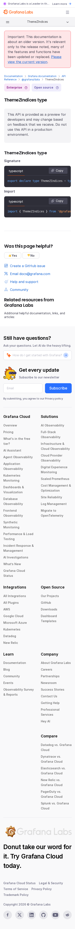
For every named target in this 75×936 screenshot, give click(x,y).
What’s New (12, 564)
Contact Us (49, 696)
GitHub (46, 602)
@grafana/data (31, 79)
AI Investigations (15, 557)
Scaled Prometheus (55, 479)
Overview (10, 425)
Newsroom (48, 683)
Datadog (9, 636)
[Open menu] (67, 12)
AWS (6, 609)
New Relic (10, 642)
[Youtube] (55, 915)
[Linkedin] (31, 915)
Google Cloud (13, 616)
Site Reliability (51, 497)
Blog (6, 669)
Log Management (54, 504)
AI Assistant (12, 450)
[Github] (43, 915)
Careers (46, 669)
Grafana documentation (42, 76)
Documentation (13, 76)
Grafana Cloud (42, 856)
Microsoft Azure (15, 622)
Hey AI (45, 721)
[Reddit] (67, 915)
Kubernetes (11, 629)
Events (8, 683)
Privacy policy (54, 398)
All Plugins (11, 602)
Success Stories (52, 689)
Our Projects (50, 596)
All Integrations (14, 596)
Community (11, 676)
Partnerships (50, 676)
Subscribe (58, 388)
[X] (19, 915)
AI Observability (52, 425)
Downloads (49, 609)
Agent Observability (18, 457)
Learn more (59, 3)
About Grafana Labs (56, 663)
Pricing (8, 432)
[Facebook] (7, 915)
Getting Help (50, 703)
